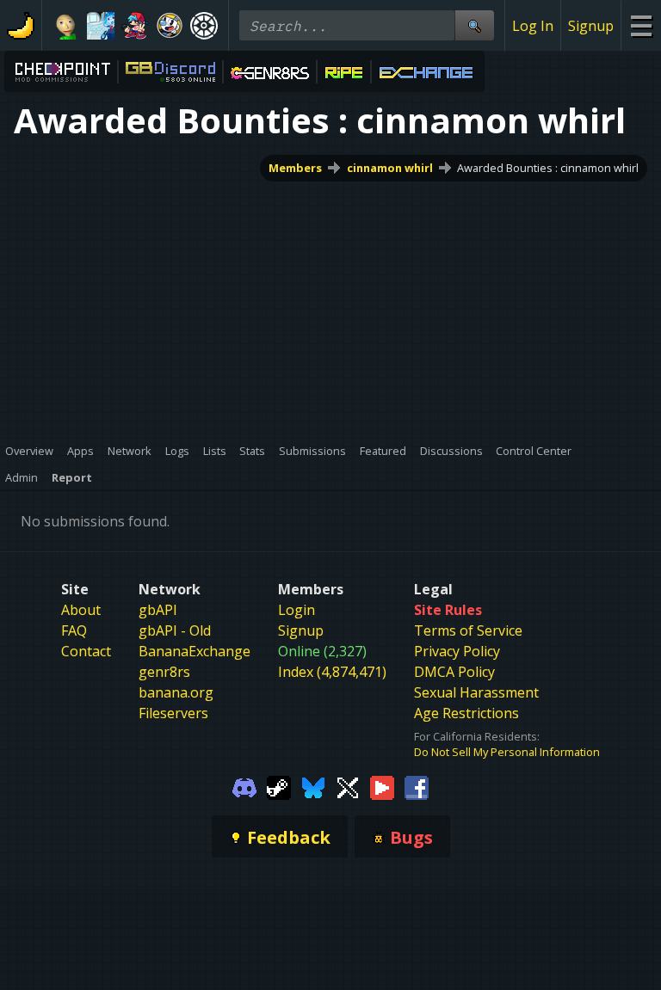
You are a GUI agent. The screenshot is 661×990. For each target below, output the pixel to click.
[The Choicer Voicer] (100, 26)
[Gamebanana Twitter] (347, 786)
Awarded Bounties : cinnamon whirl (548, 167)
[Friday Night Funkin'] (135, 26)
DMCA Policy (454, 671)
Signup (591, 25)
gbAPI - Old (175, 630)
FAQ (74, 630)
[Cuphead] (169, 26)
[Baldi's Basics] (66, 26)
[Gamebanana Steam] (279, 786)
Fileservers (173, 713)
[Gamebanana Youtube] (382, 786)
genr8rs (164, 671)
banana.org (176, 692)
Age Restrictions (466, 713)
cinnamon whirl (390, 167)
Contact (86, 651)
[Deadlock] (204, 26)
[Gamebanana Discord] (244, 786)
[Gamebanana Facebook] (416, 786)
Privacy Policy (457, 651)
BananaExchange (194, 651)
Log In (532, 25)
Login (296, 609)
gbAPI (158, 609)
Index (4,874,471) (332, 671)
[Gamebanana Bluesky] (313, 786)
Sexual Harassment (476, 692)
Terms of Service (468, 630)
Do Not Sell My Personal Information (507, 751)
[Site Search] (474, 25)
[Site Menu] (641, 25)
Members (295, 167)
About (81, 609)
